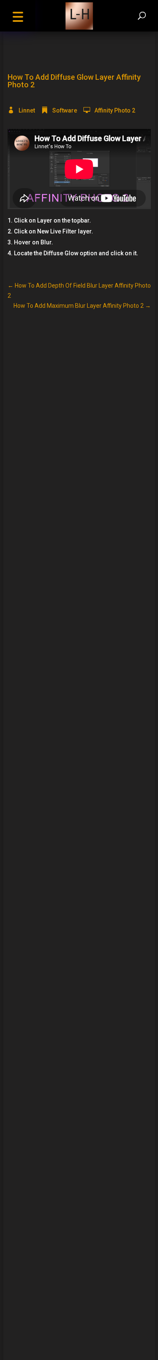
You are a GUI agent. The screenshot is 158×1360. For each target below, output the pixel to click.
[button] (17, 15)
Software (64, 110)
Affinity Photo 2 (114, 110)
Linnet (27, 110)
